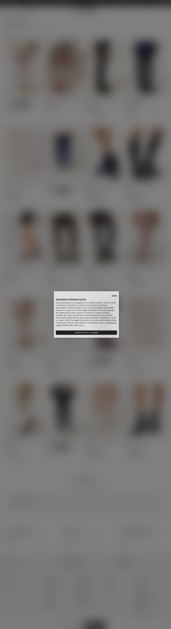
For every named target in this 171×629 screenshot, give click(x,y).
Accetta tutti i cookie (86, 333)
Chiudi (114, 296)
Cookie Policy (111, 320)
